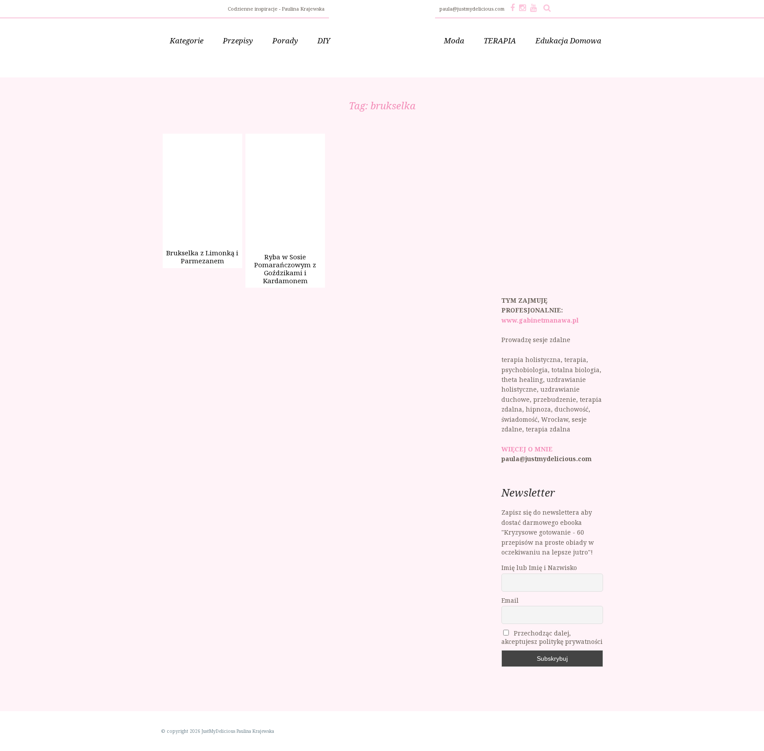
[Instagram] (522, 7)
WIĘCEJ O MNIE (527, 449)
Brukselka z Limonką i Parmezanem (202, 256)
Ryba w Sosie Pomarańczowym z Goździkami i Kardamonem (285, 268)
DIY (323, 40)
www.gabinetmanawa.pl (540, 320)
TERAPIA (500, 40)
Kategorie (186, 40)
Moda (454, 40)
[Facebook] (512, 7)
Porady (285, 40)
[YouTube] (533, 7)
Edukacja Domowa (568, 40)
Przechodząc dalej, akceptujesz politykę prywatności (552, 637)
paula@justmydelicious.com (472, 8)
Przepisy (238, 40)
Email (510, 600)
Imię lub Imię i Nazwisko (539, 567)
